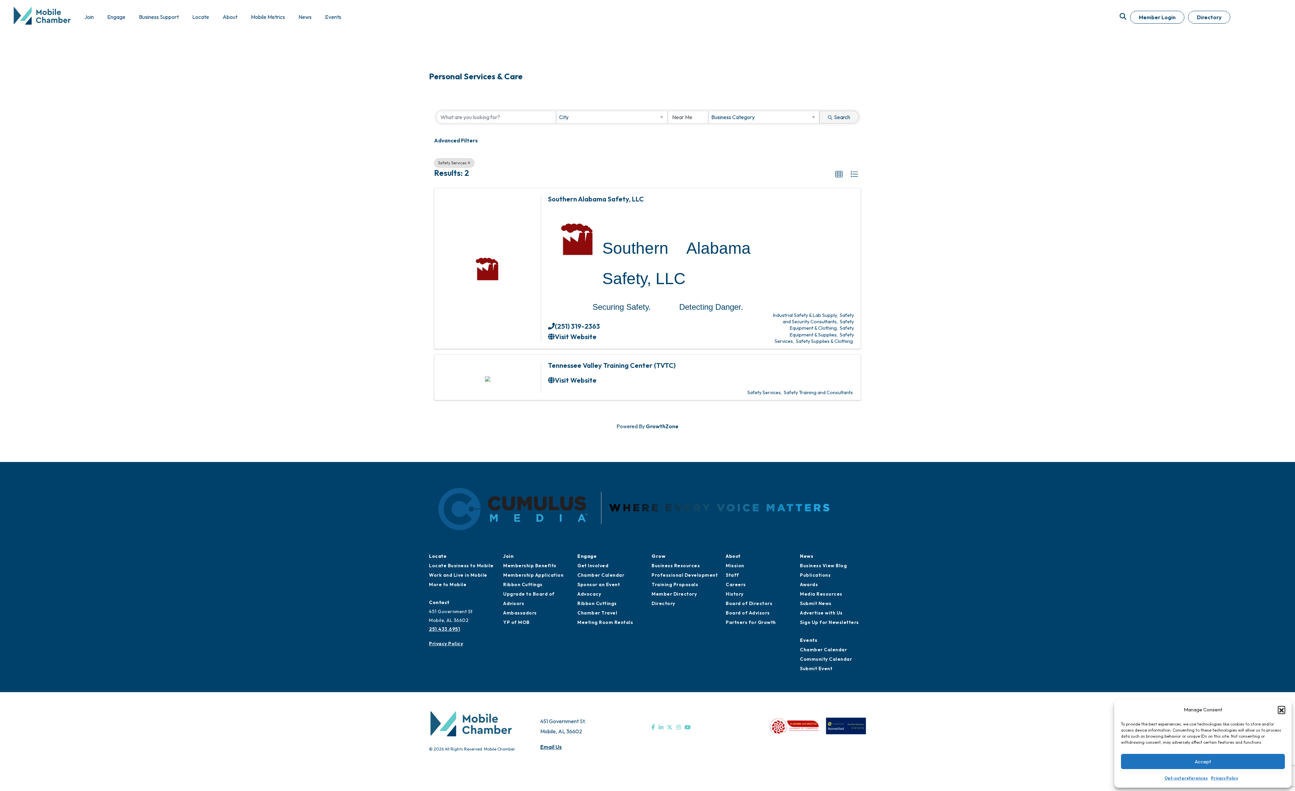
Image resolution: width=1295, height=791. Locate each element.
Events (808, 640)
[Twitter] (669, 727)
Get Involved (592, 566)
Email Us (551, 746)
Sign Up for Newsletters (829, 622)
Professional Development (685, 575)
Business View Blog (823, 566)
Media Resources (821, 594)
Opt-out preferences (1186, 778)
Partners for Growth (751, 622)
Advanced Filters (456, 140)
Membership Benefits (529, 566)
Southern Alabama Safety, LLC (596, 199)
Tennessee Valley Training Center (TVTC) (611, 365)
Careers (736, 584)
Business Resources (676, 566)
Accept (1203, 761)
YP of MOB (516, 622)
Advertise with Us (821, 613)
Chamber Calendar (600, 575)
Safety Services (452, 162)
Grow (658, 556)
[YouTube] (688, 727)
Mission (735, 566)
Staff (732, 575)
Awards (809, 584)
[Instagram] (678, 727)
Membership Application (533, 575)
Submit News (816, 603)
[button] (1281, 709)
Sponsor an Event (598, 584)
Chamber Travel (597, 613)
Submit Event (816, 668)
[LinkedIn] (661, 727)
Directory (1209, 17)
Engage (587, 556)
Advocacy (589, 594)
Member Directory (674, 594)
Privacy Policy (1224, 778)
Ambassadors (520, 613)
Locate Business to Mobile (461, 566)
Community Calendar (826, 659)
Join (508, 556)
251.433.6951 (444, 629)
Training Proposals (675, 584)
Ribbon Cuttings (523, 584)
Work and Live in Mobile (458, 575)
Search (842, 117)
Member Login (1157, 17)
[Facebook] (653, 727)
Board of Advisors (748, 613)
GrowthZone (662, 426)
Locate (438, 556)
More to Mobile (447, 584)
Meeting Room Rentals (605, 622)
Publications (815, 575)
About (733, 556)
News (806, 556)
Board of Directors (749, 603)
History (735, 594)
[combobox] (611, 117)
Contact (439, 602)
